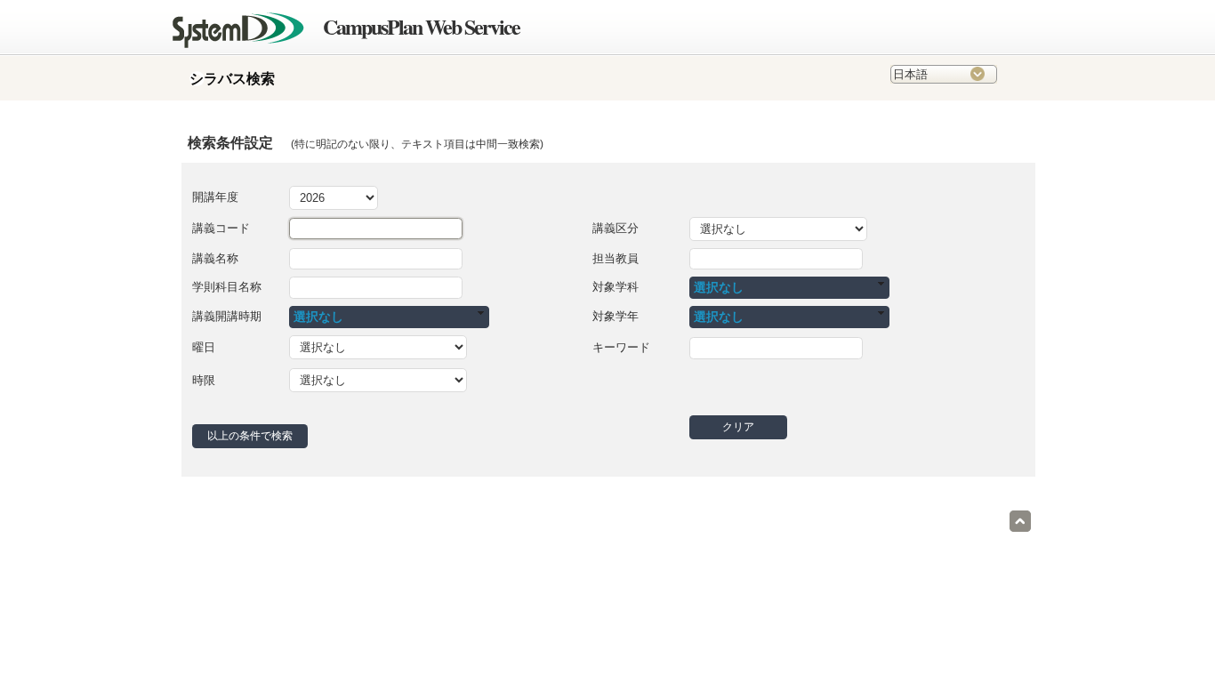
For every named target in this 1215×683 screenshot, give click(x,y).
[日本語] (943, 79)
